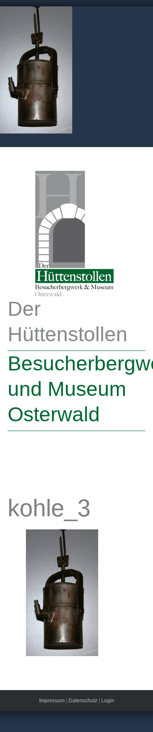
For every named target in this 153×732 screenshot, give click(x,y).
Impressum (52, 701)
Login (107, 701)
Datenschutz (82, 701)
